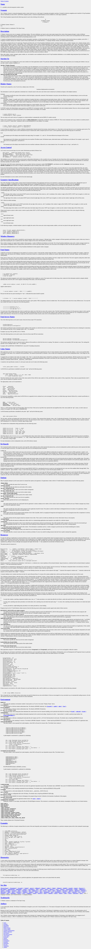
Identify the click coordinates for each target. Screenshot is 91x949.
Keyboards (5, 444)
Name (3, 4)
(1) (56, 706)
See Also (4, 885)
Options (3, 478)
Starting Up (5, 59)
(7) (50, 706)
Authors (3, 904)
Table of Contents (5, 1)
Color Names (5, 349)
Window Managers (7, 236)
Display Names (6, 84)
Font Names (5, 250)
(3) (64, 706)
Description (5, 31)
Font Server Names (8, 317)
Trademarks (5, 898)
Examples (4, 823)
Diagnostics (5, 857)
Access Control (6, 147)
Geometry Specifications (9, 180)
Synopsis (4, 10)
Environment (5, 699)
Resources (4, 535)
